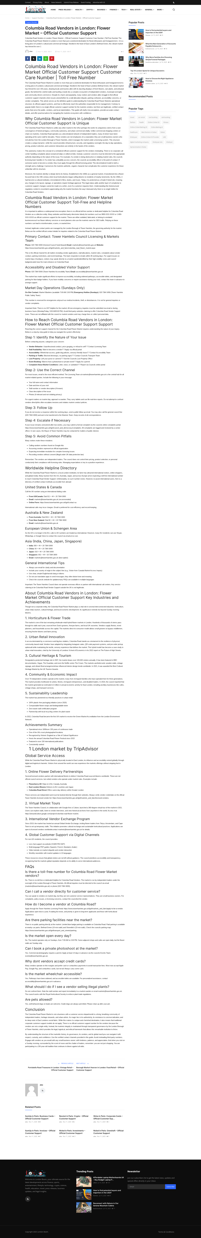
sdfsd (95, 1183)
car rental (141, 117)
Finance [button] (113, 9)
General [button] (148, 9)
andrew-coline (150, 83)
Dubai (163, 132)
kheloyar (169, 142)
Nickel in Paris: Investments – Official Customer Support (72, 1131)
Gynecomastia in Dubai (138, 147)
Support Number (38, 18)
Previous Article (67, 1063)
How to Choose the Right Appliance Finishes (159, 79)
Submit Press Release (71, 2)
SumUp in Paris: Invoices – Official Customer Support (40, 1131)
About (47, 2)
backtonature (97, 1208)
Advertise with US (99, 2)
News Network (56, 2)
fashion (132, 122)
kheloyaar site (157, 142)
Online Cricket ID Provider (150, 137)
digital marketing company (139, 142)
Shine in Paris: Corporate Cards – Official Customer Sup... (108, 1117)
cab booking (165, 117)
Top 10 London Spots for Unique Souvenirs (147, 71)
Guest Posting (85, 2)
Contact (28, 2)
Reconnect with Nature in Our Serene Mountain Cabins (105, 1204)
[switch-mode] (174, 2)
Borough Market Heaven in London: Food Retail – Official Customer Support (100, 1068)
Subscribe (170, 1187)
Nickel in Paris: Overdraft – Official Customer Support (108, 1131)
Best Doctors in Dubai (149, 132)
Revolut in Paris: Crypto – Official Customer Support (73, 1117)
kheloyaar (133, 137)
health (141, 122)
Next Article (81, 1063)
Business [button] (101, 9)
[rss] (27, 1199)
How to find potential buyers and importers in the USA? (158, 31)
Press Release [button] (65, 9)
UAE (164, 137)
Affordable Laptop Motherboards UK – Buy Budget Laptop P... (108, 1178)
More (159, 9)
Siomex (148, 35)
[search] (174, 9)
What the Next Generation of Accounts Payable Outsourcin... (161, 45)
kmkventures (150, 49)
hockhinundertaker (152, 62)
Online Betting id (157, 127)
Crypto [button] (89, 9)
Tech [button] (123, 9)
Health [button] (78, 9)
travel (132, 117)
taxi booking (153, 117)
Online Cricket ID (153, 122)
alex (41, 1085)
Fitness (165, 122)
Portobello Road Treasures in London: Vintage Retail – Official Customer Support (50, 1068)
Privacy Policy (37, 2)
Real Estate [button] (135, 9)
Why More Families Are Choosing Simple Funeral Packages (159, 58)
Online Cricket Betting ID (138, 127)
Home (53, 9)
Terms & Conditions (166, 1232)
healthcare (133, 132)
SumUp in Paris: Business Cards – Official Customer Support (40, 1117)
